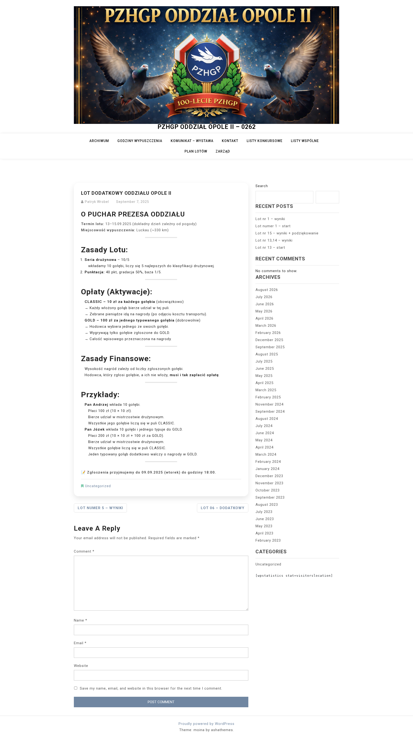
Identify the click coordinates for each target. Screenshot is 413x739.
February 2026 (268, 333)
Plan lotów (196, 151)
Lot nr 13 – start (270, 247)
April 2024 (264, 447)
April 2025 (264, 383)
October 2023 (267, 490)
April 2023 (264, 533)
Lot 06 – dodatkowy (223, 508)
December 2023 (269, 476)
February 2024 (268, 461)
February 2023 (268, 540)
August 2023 (266, 504)
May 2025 (263, 376)
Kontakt (230, 141)
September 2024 (270, 411)
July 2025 (263, 361)
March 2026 (265, 325)
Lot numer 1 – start (273, 226)
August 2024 (266, 419)
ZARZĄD (223, 151)
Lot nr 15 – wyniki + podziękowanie (287, 233)
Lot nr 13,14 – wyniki (274, 240)
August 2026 (266, 290)
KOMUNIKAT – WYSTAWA (192, 141)
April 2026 (264, 318)
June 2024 (264, 433)
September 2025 (270, 347)
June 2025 (264, 368)
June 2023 (264, 519)
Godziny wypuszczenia (139, 141)
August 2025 (266, 354)
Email (80, 643)
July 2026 (263, 297)
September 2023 (270, 497)
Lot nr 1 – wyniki (270, 219)
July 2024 (263, 426)
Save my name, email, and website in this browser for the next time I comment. (151, 688)
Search (261, 186)
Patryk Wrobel (97, 202)
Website (81, 666)
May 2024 (263, 440)
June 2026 (264, 304)
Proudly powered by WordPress (206, 724)
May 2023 (263, 526)
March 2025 (265, 390)
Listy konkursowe (265, 141)
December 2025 (269, 340)
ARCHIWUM (99, 141)
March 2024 (265, 454)
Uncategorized (98, 486)
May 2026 (263, 311)
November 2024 (269, 404)
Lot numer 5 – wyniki (100, 508)
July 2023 (263, 512)
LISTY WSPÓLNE (305, 141)
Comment (84, 551)
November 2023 (269, 483)
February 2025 (268, 397)
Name (80, 620)
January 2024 (267, 469)
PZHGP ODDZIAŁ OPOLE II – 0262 (207, 126)
